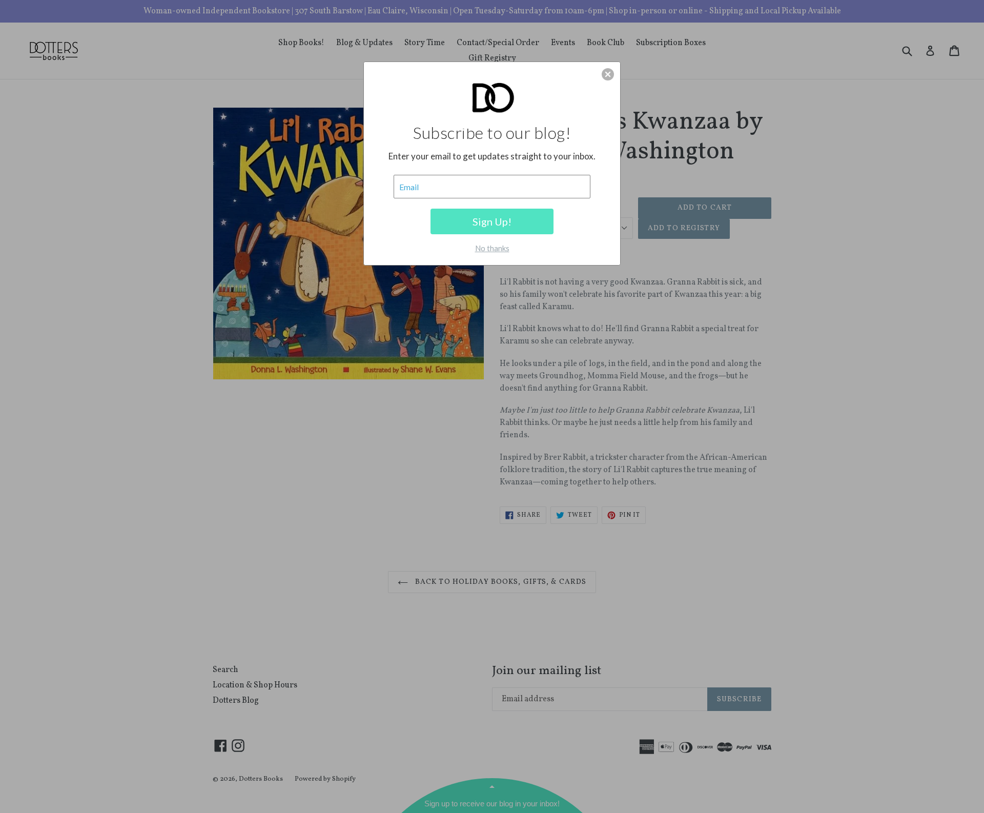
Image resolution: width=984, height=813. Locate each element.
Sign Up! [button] (492, 221)
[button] (608, 74)
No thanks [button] (492, 248)
